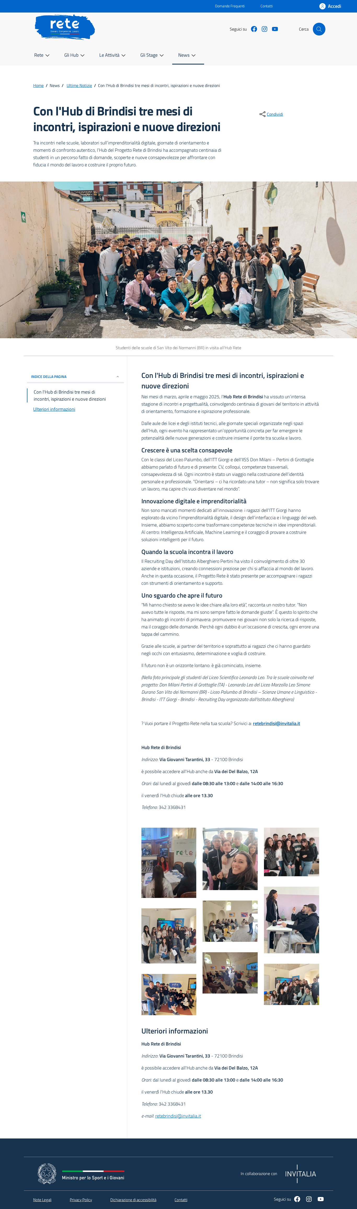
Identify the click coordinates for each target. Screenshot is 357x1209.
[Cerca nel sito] (319, 29)
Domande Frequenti (225, 6)
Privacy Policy (81, 1200)
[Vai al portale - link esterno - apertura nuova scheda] (123, 6)
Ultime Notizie (79, 85)
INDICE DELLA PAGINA (48, 376)
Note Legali (42, 1200)
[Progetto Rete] (169, 865)
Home (38, 85)
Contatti (267, 6)
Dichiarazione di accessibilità (133, 1200)
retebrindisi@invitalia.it (276, 723)
